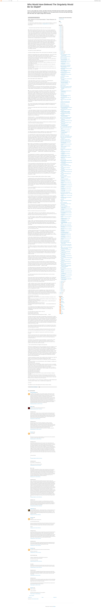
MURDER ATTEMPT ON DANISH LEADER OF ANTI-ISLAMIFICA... (65, 112)
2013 (60, 42)
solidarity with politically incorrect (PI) (65, 140)
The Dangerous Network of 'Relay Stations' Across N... (65, 218)
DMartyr (31, 406)
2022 (60, 31)
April (61, 287)
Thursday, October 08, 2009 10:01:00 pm (36, 458)
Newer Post (30, 597)
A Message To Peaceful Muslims (65, 102)
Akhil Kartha (32, 508)
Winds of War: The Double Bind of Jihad (66, 136)
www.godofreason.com (46, 23)
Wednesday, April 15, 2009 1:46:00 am (35, 429)
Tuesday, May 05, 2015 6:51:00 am (35, 575)
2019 (60, 35)
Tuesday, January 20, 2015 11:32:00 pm (36, 567)
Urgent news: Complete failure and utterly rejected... (65, 277)
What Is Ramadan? (63, 267)
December (62, 51)
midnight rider (62, 313)
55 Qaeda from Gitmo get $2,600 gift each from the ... (65, 234)
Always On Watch (62, 298)
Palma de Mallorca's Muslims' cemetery (66, 86)
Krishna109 (62, 306)
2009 (60, 47)
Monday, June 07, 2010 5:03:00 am (35, 476)
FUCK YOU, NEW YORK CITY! (64, 241)
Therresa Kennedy (33, 392)
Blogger (54, 606)
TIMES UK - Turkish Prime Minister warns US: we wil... (65, 146)
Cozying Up (62, 199)
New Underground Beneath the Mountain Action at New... (64, 232)
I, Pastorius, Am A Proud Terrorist (65, 101)
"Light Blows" (62, 94)
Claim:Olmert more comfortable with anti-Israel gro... (65, 236)
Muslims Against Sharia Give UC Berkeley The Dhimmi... (65, 116)
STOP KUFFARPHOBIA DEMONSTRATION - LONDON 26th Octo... (65, 223)
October (62, 53)
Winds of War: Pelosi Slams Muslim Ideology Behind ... (65, 142)
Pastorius (31, 517)
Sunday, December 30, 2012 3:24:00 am (36, 561)
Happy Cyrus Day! (63, 85)
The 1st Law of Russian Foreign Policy (65, 244)
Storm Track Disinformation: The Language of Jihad (65, 132)
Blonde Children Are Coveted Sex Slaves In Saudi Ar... (65, 66)
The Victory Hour (62, 103)
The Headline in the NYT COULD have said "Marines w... (66, 273)
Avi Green (62, 299)
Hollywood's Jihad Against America (65, 56)
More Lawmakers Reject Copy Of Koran (66, 126)
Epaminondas (62, 303)
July (61, 283)
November (62, 52)
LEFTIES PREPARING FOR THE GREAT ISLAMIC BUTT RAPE (66, 108)
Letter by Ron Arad (63, 159)
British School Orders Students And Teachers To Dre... (65, 61)
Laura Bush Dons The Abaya (64, 76)
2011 (60, 45)
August (62, 282)
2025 (60, 27)
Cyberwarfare (62, 77)
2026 (60, 26)
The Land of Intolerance (63, 205)
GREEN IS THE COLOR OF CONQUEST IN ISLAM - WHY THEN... (66, 248)
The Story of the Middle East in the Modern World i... (65, 207)
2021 (60, 32)
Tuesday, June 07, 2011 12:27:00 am (35, 552)
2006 (60, 292)
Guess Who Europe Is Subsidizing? (65, 65)
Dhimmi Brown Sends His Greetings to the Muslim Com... (65, 197)
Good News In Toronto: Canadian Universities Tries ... (65, 155)
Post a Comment (31, 595)
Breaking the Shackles (63, 175)
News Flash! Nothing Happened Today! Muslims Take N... (66, 161)
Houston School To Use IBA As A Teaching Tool (65, 63)
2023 (60, 30)
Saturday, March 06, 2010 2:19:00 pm (35, 465)
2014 (60, 41)
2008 (60, 48)
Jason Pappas (62, 305)
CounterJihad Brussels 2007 (64, 164)
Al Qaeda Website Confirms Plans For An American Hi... (65, 91)
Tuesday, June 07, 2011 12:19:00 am (35, 545)
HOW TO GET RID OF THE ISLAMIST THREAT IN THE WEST (65, 266)
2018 (60, 36)
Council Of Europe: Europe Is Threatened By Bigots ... (64, 125)
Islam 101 (61, 89)
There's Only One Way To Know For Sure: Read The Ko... (65, 96)
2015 (60, 40)
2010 (60, 46)
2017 (60, 37)
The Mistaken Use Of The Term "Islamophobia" (64, 220)
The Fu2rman (63, 309)
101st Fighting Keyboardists (64, 80)
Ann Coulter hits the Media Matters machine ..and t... (65, 252)
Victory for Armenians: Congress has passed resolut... (65, 243)
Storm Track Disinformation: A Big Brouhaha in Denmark (65, 82)
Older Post (54, 597)
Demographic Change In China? (65, 139)
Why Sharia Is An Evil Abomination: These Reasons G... (65, 72)
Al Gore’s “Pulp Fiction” (63, 202)
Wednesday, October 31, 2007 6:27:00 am (36, 403)
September (62, 281)
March (62, 288)
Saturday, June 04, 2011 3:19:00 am (35, 514)
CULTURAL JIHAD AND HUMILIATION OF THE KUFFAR (65, 279)
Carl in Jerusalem (62, 301)
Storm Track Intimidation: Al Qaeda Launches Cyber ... (65, 55)
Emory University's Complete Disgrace (65, 117)
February (62, 289)
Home (42, 597)
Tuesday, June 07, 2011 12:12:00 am (35, 538)
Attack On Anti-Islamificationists (64, 106)
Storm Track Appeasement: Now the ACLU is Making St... (65, 70)
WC (61, 310)
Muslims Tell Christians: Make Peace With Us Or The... (65, 264)
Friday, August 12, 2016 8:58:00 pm (35, 593)
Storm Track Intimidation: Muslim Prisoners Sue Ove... (65, 59)
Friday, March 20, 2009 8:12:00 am (35, 418)
